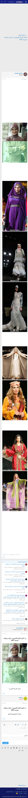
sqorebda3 (23, 789)
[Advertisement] (14, 18)
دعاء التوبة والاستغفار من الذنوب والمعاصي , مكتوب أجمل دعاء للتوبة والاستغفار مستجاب (14, 603)
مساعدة (25, 793)
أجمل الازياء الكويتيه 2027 (18, 619)
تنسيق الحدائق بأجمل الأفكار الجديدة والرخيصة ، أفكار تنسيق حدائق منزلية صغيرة (14, 596)
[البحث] (1, 1)
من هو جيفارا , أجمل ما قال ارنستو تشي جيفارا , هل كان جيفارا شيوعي (15, 579)
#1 (3, 79)
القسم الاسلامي (21, 607)
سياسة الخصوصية (10, 791)
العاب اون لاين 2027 (20, 592)
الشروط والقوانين (18, 791)
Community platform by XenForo (14, 796)
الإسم (25, 735)
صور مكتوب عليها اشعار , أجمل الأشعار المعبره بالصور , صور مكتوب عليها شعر (15, 610)
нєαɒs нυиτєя (19, 73)
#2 (3, 633)
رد (2, 557)
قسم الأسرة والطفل (20, 623)
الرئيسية (20, 793)
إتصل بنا (25, 791)
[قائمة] (26, 1)
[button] (25, 724)
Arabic (17, 789)
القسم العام (22, 599)
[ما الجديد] (4, 1)
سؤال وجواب (22, 583)
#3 (3, 703)
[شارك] (5, 79)
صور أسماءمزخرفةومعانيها (19, 568)
